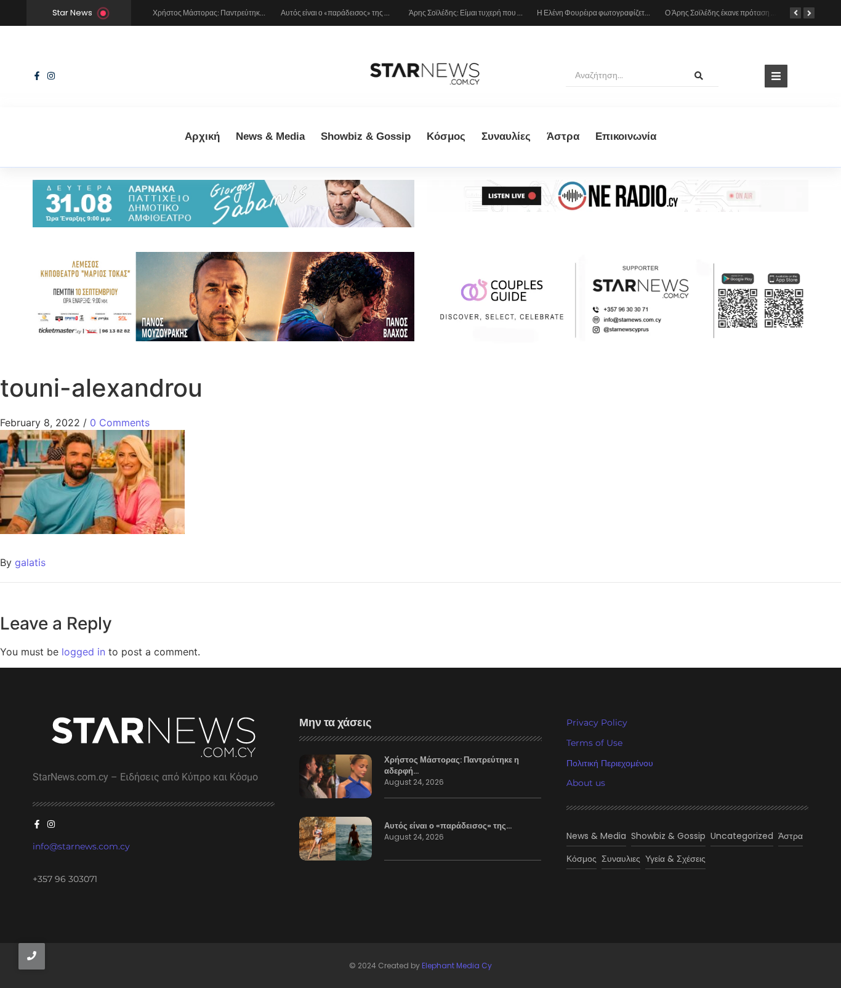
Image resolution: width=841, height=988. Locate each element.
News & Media (270, 136)
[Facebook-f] (37, 75)
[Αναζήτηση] (698, 76)
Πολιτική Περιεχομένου (609, 763)
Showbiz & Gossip (366, 136)
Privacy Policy (596, 722)
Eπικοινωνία (625, 136)
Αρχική (202, 136)
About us (585, 782)
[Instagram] (51, 75)
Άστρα (563, 136)
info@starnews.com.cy (81, 846)
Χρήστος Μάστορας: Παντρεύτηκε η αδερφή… (451, 766)
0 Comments (120, 422)
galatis (30, 562)
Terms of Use (594, 742)
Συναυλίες (506, 136)
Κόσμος (446, 136)
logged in (83, 652)
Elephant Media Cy (457, 965)
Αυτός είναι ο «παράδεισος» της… (448, 826)
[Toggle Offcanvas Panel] (776, 76)
